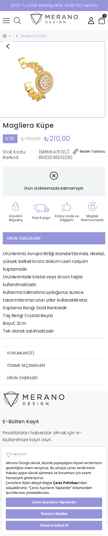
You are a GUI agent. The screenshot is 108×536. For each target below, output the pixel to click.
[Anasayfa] (10, 35)
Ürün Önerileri (22, 378)
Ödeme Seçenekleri (26, 365)
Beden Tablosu (92, 151)
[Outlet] (16, 35)
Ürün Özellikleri (23, 238)
